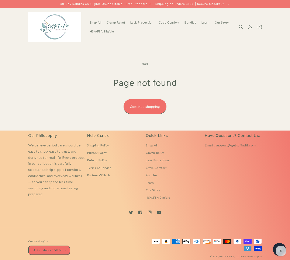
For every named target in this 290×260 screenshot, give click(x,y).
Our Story (153, 190)
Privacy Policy (97, 153)
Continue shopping (145, 106)
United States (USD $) (47, 250)
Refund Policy (97, 160)
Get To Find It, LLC (229, 256)
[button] (241, 27)
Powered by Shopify (251, 256)
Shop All (152, 145)
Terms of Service (99, 168)
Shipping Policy (98, 145)
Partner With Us (99, 175)
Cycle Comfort (156, 168)
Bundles (152, 175)
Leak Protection (157, 160)
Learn (150, 182)
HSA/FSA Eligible (158, 197)
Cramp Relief (155, 153)
